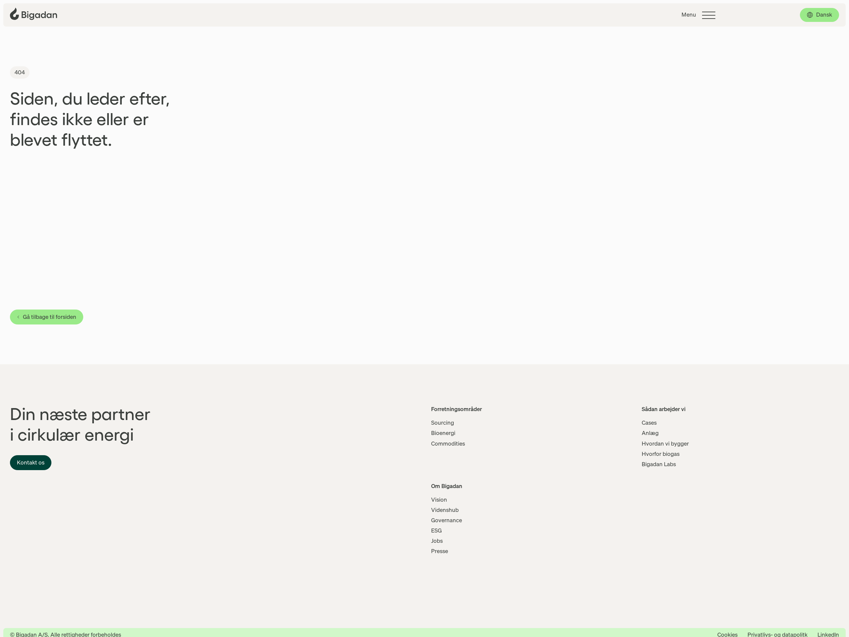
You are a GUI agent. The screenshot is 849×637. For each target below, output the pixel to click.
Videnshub (445, 510)
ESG (436, 530)
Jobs (437, 540)
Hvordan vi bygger (665, 443)
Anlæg (650, 433)
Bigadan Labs (659, 464)
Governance (446, 520)
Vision (439, 499)
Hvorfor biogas (661, 454)
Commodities (448, 443)
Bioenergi (443, 433)
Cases (649, 422)
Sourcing (442, 422)
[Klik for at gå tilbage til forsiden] (33, 14)
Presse (439, 551)
